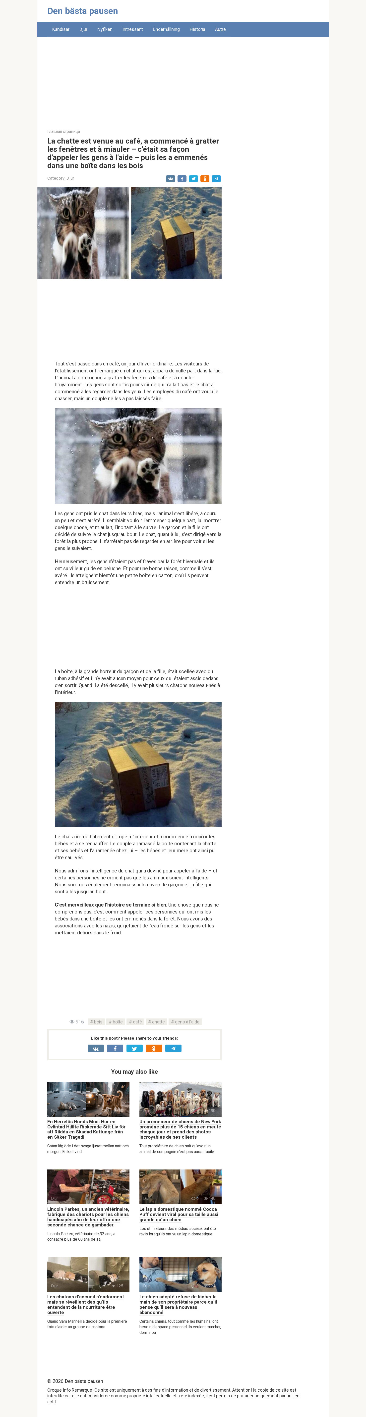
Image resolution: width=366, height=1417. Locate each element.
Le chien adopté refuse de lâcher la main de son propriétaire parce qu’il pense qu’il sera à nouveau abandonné (178, 1304)
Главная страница (63, 131)
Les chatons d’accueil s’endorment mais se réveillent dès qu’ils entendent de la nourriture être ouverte (85, 1304)
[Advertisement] (183, 79)
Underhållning (166, 29)
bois (98, 1021)
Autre (220, 29)
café (137, 1021)
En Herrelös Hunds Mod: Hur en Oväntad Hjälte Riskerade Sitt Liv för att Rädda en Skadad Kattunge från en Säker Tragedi (86, 1129)
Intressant (132, 29)
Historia (197, 29)
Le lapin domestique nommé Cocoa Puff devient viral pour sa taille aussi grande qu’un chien (178, 1214)
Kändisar (60, 29)
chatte (158, 1021)
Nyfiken (105, 29)
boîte (118, 1021)
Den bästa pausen (83, 11)
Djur (83, 29)
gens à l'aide (187, 1021)
